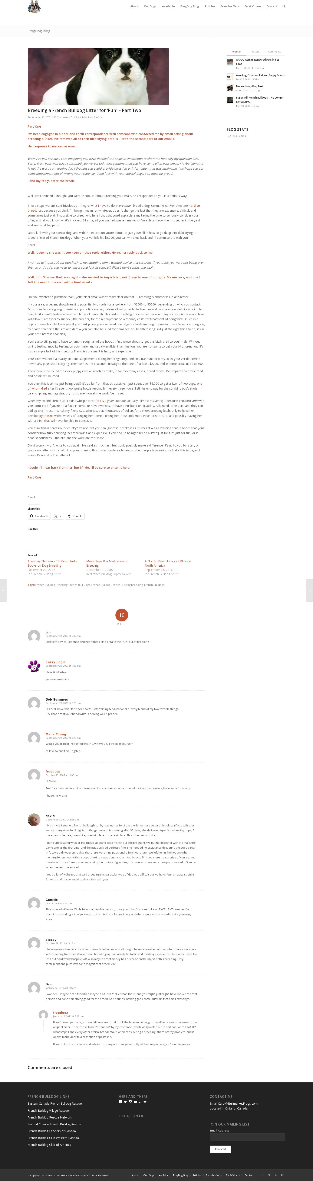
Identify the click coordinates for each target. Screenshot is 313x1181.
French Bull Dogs (79, 585)
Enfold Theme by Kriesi (94, 1175)
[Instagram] (282, 1175)
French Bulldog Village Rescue (48, 1110)
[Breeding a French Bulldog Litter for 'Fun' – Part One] (3, 590)
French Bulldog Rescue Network (50, 1117)
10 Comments (62, 117)
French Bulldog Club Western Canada (53, 1138)
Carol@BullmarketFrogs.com (238, 1103)
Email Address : (220, 1130)
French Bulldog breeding (127, 585)
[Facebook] (263, 1175)
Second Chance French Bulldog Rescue (54, 1124)
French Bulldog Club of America (49, 1145)
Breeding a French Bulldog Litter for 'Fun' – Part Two (84, 110)
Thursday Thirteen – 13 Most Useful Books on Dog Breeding (52, 563)
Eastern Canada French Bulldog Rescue (55, 1103)
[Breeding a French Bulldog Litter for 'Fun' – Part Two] (116, 76)
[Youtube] (276, 1175)
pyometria (46, 416)
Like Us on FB (131, 1116)
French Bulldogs (154, 585)
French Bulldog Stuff (87, 117)
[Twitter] (269, 1175)
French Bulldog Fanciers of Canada (52, 1131)
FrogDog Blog (39, 31)
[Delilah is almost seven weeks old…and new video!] (309, 590)
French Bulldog (100, 585)
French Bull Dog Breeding (51, 585)
